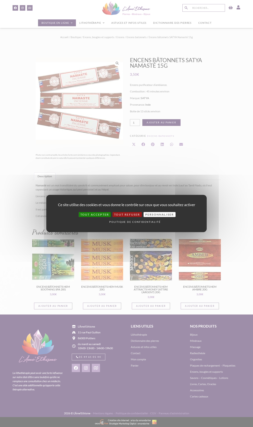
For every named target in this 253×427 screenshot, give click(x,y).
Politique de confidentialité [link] (127, 221)
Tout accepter (94, 214)
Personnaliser (159, 214)
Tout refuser (127, 214)
